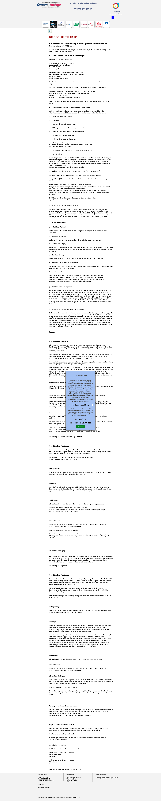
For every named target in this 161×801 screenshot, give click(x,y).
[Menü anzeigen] (113, 17)
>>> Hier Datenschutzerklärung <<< (80, 405)
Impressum (117, 11)
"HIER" (81, 419)
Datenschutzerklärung (115, 14)
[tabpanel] (109, 777)
